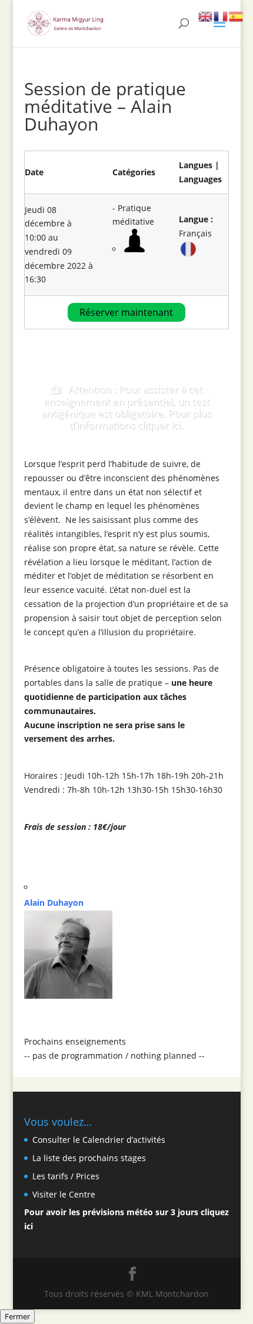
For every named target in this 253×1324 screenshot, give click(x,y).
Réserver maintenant (126, 312)
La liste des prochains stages (89, 1157)
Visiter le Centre (63, 1194)
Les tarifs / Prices (65, 1176)
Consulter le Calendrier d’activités (98, 1139)
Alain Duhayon (54, 902)
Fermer (17, 1316)
